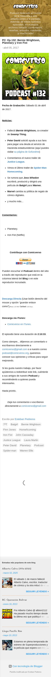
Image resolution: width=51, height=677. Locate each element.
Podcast (39, 445)
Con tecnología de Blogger (27, 666)
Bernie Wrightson (31, 424)
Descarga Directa (11, 298)
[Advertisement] (25, 534)
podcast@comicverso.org (15, 353)
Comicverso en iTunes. (19, 324)
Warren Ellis (26, 450)
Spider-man (9, 450)
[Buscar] (47, 5)
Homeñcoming (27, 429)
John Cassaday (25, 434)
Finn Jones (9, 429)
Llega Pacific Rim (12, 631)
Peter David (9, 445)
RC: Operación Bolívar (14, 600)
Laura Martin (31, 440)
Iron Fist (7, 434)
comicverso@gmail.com (14, 349)
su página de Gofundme (26, 151)
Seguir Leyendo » (37, 591)
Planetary (25, 445)
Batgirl (14, 424)
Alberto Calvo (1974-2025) (16, 569)
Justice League (12, 440)
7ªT (5, 424)
